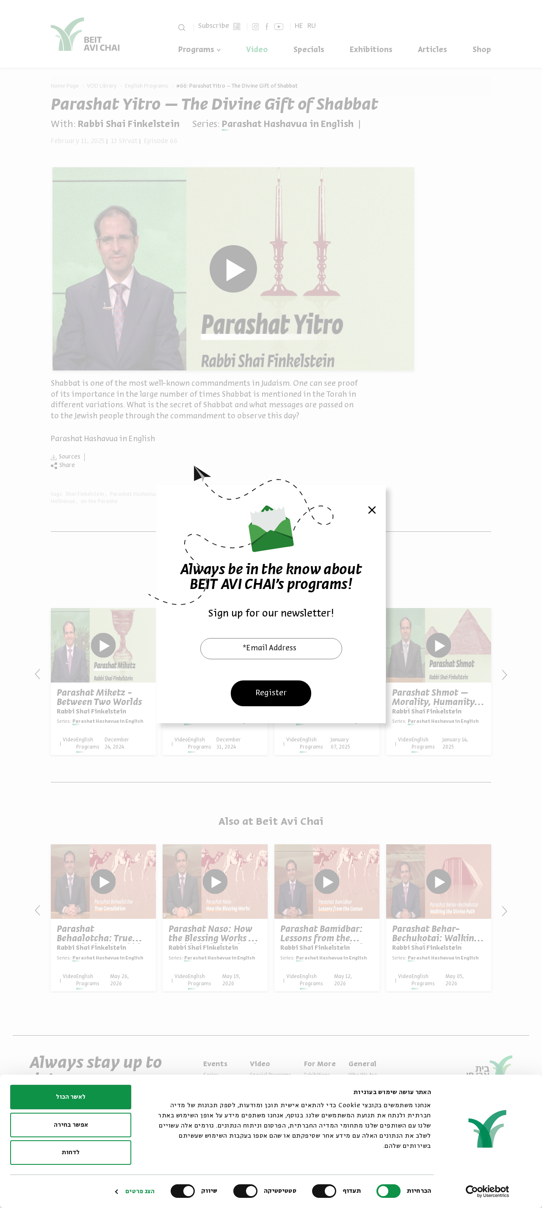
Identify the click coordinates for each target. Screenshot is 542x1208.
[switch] (326, 1191)
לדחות (71, 1152)
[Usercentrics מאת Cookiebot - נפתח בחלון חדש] (488, 1191)
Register (271, 693)
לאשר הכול (71, 1097)
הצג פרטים (140, 1191)
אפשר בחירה (71, 1125)
